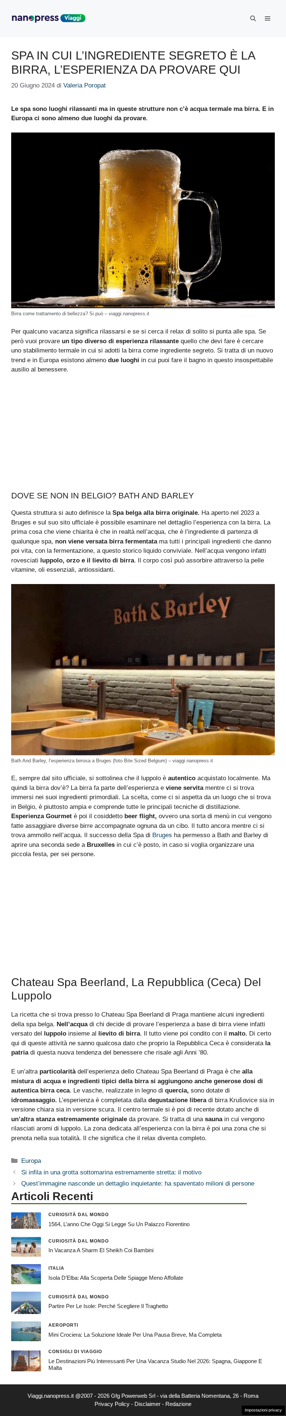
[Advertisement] (143, 436)
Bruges (162, 835)
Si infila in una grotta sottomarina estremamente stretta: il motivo (111, 1172)
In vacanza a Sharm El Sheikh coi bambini (100, 1250)
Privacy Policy (112, 1404)
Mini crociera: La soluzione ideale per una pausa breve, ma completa (135, 1335)
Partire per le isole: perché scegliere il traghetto (108, 1306)
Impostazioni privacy (263, 1410)
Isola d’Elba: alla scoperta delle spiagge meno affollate (115, 1278)
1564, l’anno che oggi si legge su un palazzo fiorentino (119, 1224)
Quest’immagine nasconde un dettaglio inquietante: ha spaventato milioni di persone (137, 1183)
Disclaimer (147, 1404)
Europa (31, 1160)
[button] (253, 18)
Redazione (178, 1404)
